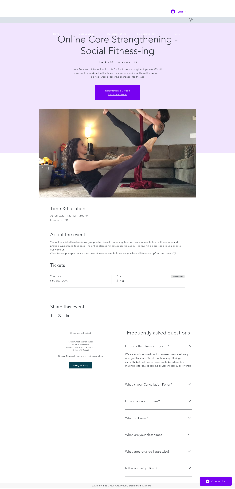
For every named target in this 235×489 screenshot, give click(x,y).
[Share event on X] (59, 315)
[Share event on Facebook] (51, 315)
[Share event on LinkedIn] (67, 315)
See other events (117, 94)
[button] (191, 20)
